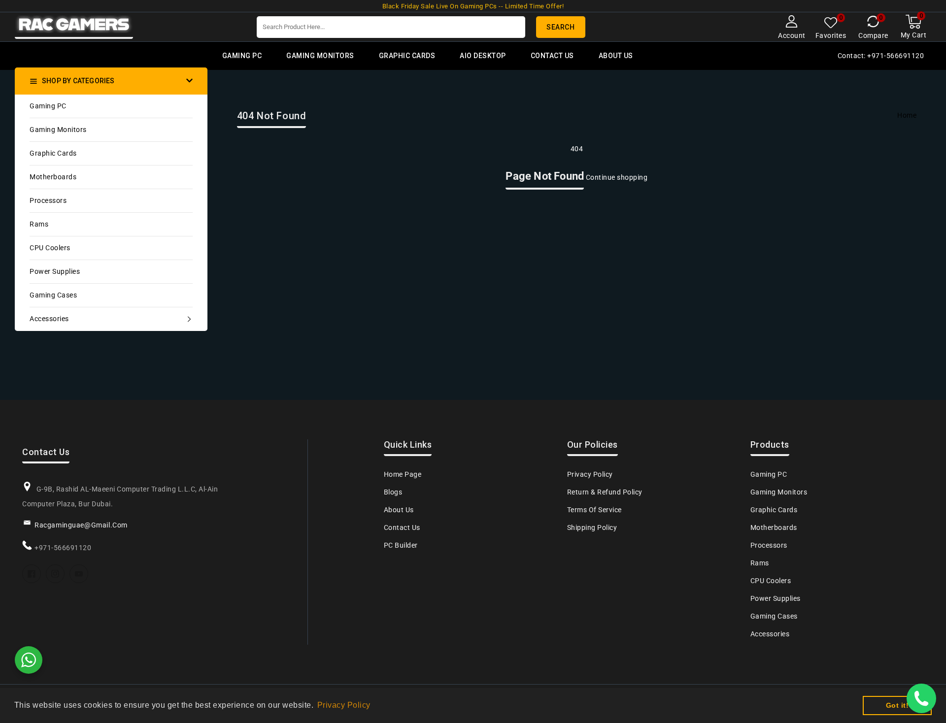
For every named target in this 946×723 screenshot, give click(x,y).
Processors (48, 200)
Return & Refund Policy (604, 492)
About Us (399, 510)
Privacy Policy (590, 474)
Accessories (49, 319)
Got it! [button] (897, 705)
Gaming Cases (53, 295)
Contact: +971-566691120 (881, 56)
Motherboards (53, 177)
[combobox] (391, 27)
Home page (403, 474)
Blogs (393, 492)
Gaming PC (48, 106)
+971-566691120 (62, 548)
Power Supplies (55, 271)
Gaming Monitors (58, 129)
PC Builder (401, 545)
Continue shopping (617, 177)
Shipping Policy (592, 527)
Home (906, 115)
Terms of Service (594, 510)
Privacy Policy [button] (344, 705)
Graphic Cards (53, 153)
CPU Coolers (50, 248)
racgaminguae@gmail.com (81, 525)
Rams (39, 224)
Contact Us (402, 527)
